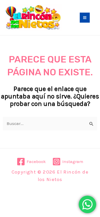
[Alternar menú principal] (85, 18)
